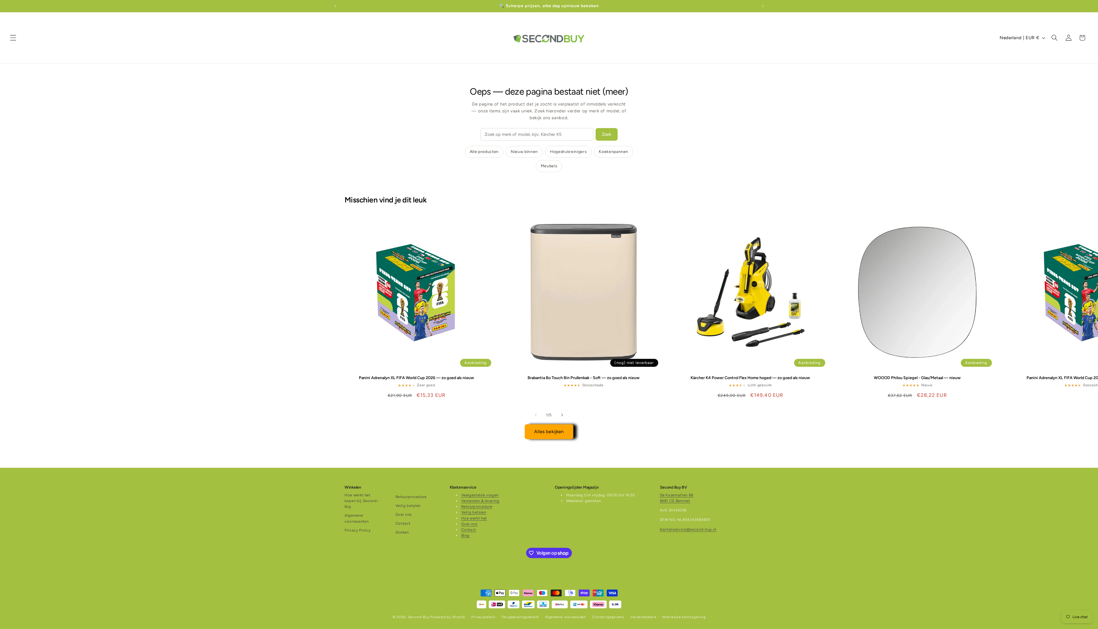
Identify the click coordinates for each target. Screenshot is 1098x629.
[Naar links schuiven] (536, 415)
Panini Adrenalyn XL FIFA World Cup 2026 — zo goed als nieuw (416, 377)
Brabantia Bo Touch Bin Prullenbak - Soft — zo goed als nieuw (584, 377)
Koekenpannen (613, 151)
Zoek (606, 134)
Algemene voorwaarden (357, 518)
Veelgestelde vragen (480, 495)
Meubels (549, 166)
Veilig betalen (408, 505)
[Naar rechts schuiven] (562, 415)
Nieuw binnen (524, 151)
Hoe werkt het (474, 518)
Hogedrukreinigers (568, 151)
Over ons (403, 514)
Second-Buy (418, 617)
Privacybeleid (483, 617)
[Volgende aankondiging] (763, 6)
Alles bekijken (549, 431)
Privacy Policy (358, 530)
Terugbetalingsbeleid (520, 617)
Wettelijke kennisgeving (684, 617)
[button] (13, 38)
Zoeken (402, 532)
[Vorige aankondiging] (335, 6)
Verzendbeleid (643, 617)
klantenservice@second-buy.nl (688, 529)
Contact (403, 523)
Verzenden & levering (480, 501)
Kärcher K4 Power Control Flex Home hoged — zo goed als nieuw (750, 377)
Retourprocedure (411, 497)
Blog (465, 535)
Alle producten (484, 151)
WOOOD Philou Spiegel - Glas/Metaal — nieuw (917, 377)
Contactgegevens (608, 617)
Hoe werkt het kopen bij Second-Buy (361, 501)
